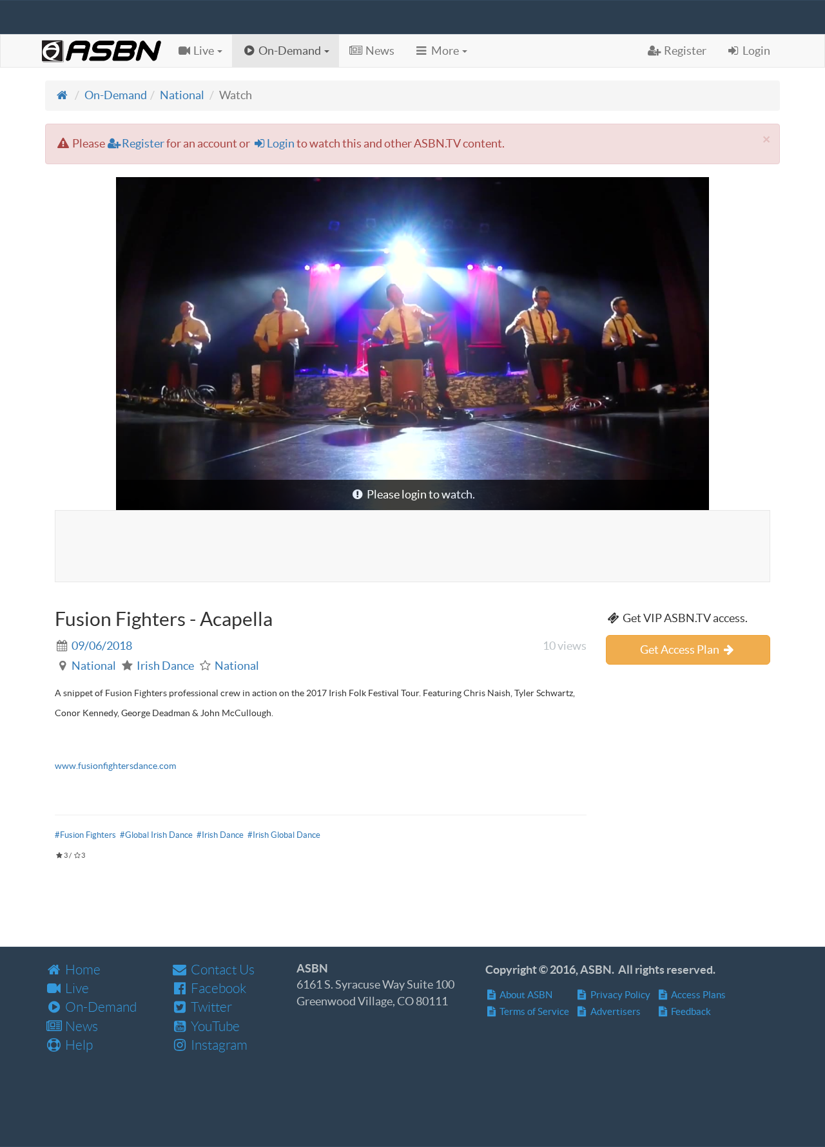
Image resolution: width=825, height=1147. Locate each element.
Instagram (218, 1045)
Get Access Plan (680, 649)
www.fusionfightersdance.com (115, 766)
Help (78, 1045)
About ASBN (525, 994)
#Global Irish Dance (156, 835)
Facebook (217, 988)
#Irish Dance (220, 835)
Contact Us (221, 969)
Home (82, 969)
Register (143, 143)
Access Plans (697, 994)
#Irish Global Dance (284, 835)
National (182, 95)
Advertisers (614, 1011)
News (80, 1026)
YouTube (214, 1026)
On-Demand (115, 95)
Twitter (210, 1007)
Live (76, 988)
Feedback (690, 1011)
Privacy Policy (619, 994)
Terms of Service (533, 1011)
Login (281, 143)
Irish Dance (165, 665)
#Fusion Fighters (85, 835)
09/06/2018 (102, 645)
